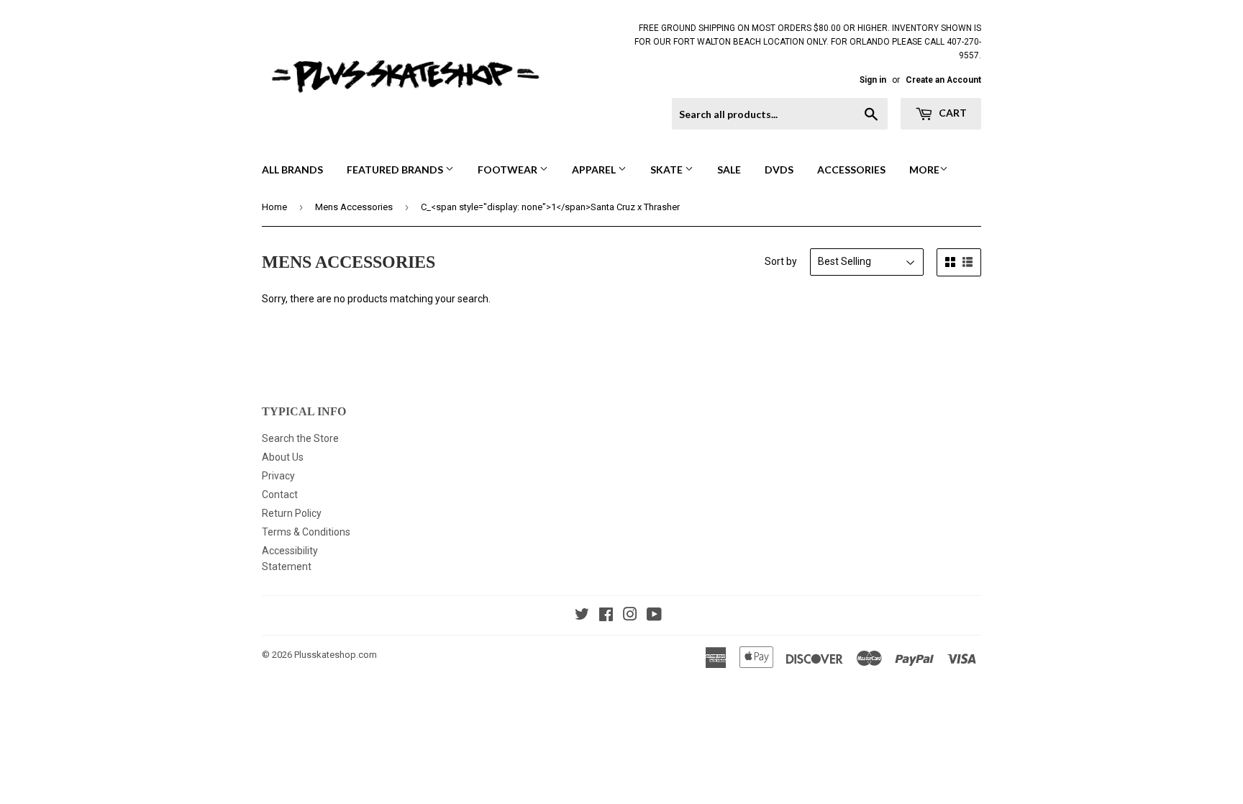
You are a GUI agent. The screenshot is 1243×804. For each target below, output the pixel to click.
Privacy (278, 476)
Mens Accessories (354, 207)
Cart (952, 113)
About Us (283, 457)
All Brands (292, 169)
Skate (667, 169)
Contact (280, 494)
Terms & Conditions (306, 532)
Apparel (595, 169)
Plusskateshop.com (335, 654)
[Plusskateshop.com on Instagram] (630, 616)
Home (274, 207)
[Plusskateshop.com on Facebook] (606, 616)
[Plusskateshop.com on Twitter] (582, 616)
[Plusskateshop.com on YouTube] (654, 616)
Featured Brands (396, 169)
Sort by (781, 261)
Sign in (873, 80)
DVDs (779, 169)
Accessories (851, 169)
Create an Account (943, 80)
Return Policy (292, 513)
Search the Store (300, 438)
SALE (729, 169)
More (924, 169)
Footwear (508, 169)
